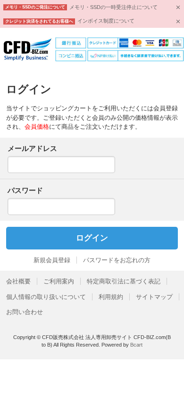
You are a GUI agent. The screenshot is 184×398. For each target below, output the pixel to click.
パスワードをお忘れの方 (117, 260)
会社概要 (18, 281)
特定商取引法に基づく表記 (123, 281)
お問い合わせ (24, 311)
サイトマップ (154, 296)
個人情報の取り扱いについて (46, 296)
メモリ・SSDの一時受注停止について (113, 7)
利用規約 (111, 296)
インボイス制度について (105, 21)
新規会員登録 (51, 260)
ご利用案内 (58, 281)
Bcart (136, 345)
